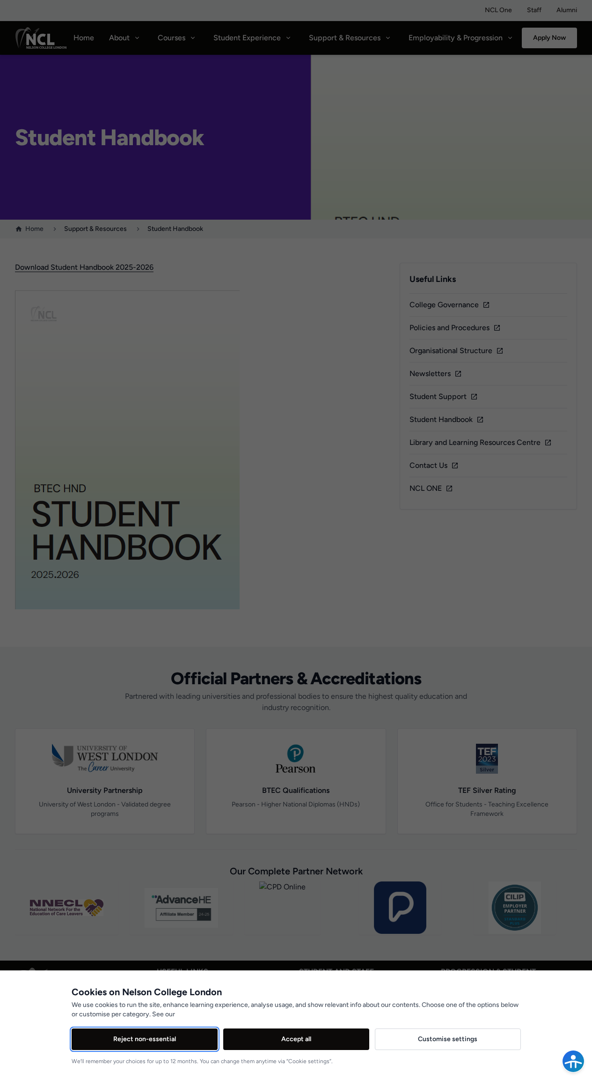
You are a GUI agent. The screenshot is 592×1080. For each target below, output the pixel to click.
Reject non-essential (144, 1039)
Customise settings (447, 1039)
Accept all (296, 1039)
